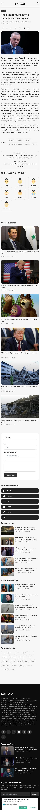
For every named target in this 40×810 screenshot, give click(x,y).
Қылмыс (14, 665)
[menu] (2, 3)
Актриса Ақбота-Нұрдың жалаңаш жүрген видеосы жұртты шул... (26, 569)
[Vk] (29, 732)
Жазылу (35, 794)
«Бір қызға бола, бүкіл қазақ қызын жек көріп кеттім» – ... (26, 596)
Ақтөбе (12, 669)
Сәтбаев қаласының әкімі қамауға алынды (26, 637)
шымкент (5, 661)
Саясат (35, 144)
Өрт (21, 665)
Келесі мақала (18, 161)
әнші (31, 653)
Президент (29, 665)
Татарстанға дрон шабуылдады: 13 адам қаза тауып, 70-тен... (19, 421)
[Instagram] (8, 732)
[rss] (3, 737)
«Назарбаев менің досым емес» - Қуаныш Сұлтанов (26, 616)
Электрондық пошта (10, 452)
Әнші (19, 661)
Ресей (32, 661)
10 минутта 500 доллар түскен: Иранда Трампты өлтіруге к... (19, 354)
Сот (26, 653)
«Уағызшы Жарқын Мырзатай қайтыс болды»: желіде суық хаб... (26, 538)
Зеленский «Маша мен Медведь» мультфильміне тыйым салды (19, 320)
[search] (37, 3)
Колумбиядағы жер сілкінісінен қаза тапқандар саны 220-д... (19, 387)
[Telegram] (24, 732)
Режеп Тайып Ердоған (16, 144)
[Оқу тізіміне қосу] (28, 28)
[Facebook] (3, 732)
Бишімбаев (5, 665)
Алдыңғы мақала (21, 153)
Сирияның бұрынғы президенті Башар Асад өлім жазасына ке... (20, 252)
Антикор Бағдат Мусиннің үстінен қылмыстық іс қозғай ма (20, 165)
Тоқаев (4, 653)
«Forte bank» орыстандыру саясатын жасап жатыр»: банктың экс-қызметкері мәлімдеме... (20, 157)
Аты (5, 444)
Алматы (12, 653)
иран (26, 661)
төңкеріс (20, 140)
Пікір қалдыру (10, 475)
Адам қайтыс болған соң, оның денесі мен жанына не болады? (25, 528)
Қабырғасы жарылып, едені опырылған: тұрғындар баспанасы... (26, 606)
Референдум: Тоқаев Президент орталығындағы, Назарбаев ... (25, 585)
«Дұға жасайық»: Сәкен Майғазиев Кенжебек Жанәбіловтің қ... (26, 559)
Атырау (4, 657)
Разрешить (23, 807)
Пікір (5, 460)
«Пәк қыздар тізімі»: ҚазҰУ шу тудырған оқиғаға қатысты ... (24, 626)
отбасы (29, 657)
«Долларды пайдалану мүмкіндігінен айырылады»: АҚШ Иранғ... (19, 286)
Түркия (12, 140)
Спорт (13, 661)
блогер (22, 657)
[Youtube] (19, 732)
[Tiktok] (14, 732)
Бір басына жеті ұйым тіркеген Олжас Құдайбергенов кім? (25, 770)
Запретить (33, 807)
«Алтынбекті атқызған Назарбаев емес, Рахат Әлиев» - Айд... (26, 759)
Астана (19, 653)
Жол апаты (13, 657)
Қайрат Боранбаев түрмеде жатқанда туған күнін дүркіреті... (26, 748)
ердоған (28, 140)
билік (27, 144)
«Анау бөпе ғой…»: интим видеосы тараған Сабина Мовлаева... (26, 549)
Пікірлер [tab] (7, 437)
